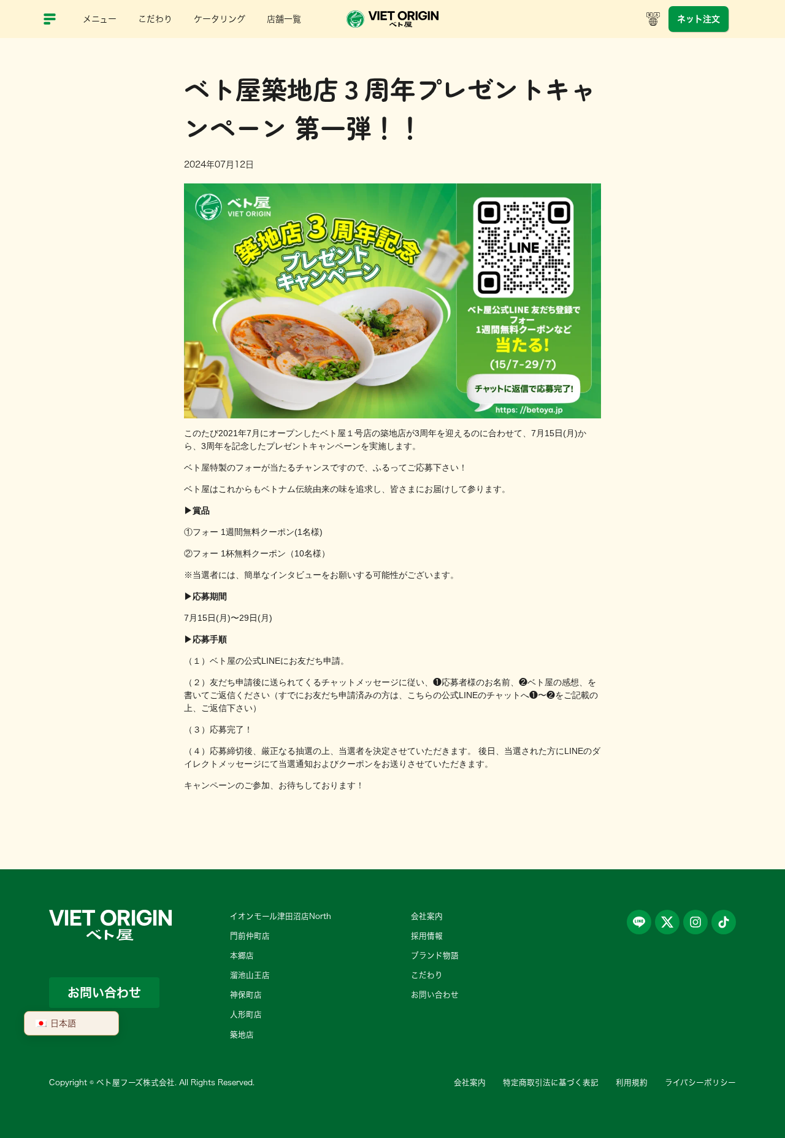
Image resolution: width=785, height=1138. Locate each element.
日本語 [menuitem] (63, 1023)
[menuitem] (71, 1023)
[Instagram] (695, 922)
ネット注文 (698, 19)
